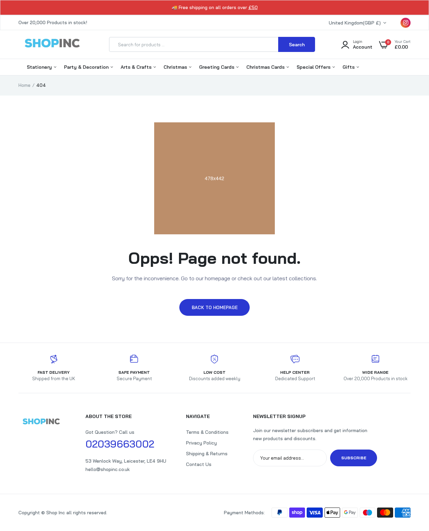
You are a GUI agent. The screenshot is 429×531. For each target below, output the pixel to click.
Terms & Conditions (207, 432)
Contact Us (198, 464)
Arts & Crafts (137, 67)
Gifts (349, 67)
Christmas (176, 67)
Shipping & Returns (207, 454)
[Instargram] (406, 23)
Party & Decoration (87, 67)
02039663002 (119, 443)
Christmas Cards (266, 67)
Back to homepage (215, 307)
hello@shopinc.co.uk (107, 469)
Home (24, 85)
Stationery (40, 67)
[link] (410, 482)
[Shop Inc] (51, 44)
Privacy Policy (201, 443)
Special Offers (314, 67)
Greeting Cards (217, 67)
